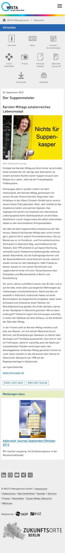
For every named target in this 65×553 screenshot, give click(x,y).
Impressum (41, 489)
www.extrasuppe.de (13, 373)
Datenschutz (9, 494)
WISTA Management (18, 20)
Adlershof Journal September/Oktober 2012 (29, 443)
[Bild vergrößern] (32, 137)
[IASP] (21, 514)
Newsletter (18, 498)
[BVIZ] (35, 514)
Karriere (52, 494)
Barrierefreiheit (26, 494)
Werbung (7, 503)
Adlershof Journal (37, 383)
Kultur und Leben (13, 383)
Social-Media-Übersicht (39, 498)
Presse (6, 498)
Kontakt (41, 494)
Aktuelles (39, 20)
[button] (3, 475)
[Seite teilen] (30, 475)
